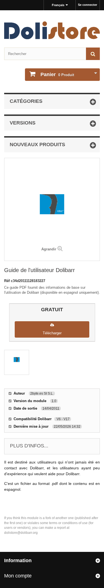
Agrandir (48, 249)
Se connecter (87, 4)
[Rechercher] (93, 54)
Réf (7, 281)
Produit (57, 74)
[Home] (52, 30)
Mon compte (18, 576)
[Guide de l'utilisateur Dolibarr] (16, 362)
